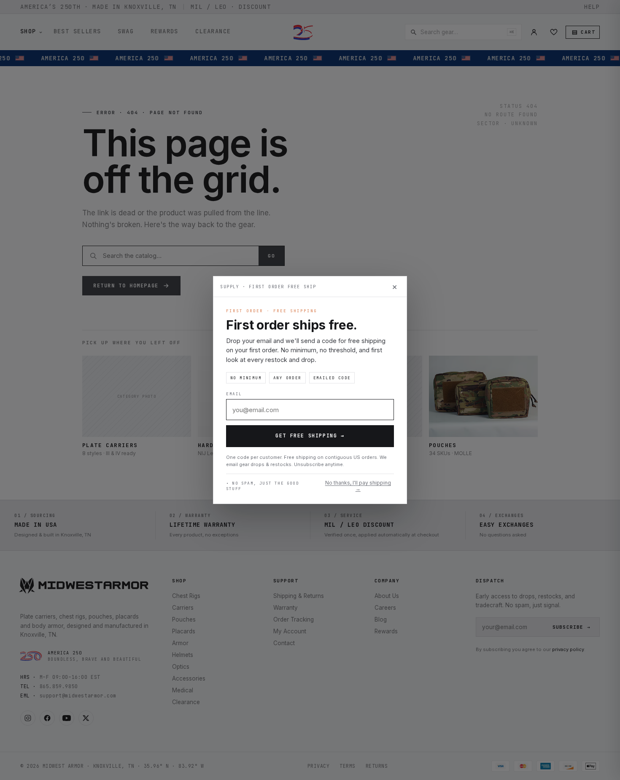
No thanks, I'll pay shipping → (358, 486)
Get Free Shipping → (309, 435)
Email (234, 394)
